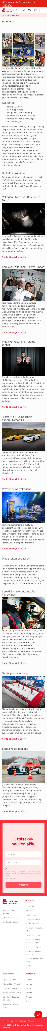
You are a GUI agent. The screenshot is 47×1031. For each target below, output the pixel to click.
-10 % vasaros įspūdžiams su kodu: (19, 2)
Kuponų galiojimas (33, 919)
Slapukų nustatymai (26, 1021)
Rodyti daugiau (10, 878)
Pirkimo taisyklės (32, 924)
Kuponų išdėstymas (33, 947)
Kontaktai (29, 966)
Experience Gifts (9, 980)
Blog (27, 1001)
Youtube (29, 997)
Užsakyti (23, 885)
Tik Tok (28, 988)
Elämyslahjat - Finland (11, 984)
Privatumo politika (33, 935)
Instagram (29, 984)
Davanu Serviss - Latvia (12, 993)
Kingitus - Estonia (10, 988)
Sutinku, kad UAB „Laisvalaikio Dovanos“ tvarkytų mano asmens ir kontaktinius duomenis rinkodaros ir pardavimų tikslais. (23, 873)
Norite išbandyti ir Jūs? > (14, 257)
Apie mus (29, 911)
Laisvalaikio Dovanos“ (25, 1025)
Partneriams (30, 906)
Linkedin (29, 993)
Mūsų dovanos (31, 915)
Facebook (29, 980)
